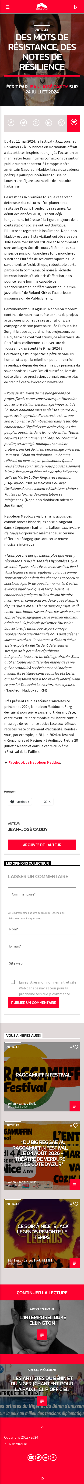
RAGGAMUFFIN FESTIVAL (43, 1075)
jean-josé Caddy (48, 86)
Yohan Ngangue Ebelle (22, 1104)
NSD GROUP (18, 1444)
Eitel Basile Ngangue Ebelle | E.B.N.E (30, 1260)
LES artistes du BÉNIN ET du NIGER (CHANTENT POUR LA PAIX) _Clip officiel (42, 1383)
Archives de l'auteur (42, 844)
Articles (41, 30)
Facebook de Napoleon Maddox (34, 762)
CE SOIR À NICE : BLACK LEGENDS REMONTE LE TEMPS (43, 1231)
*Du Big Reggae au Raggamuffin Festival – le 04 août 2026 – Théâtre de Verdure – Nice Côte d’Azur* (41, 1153)
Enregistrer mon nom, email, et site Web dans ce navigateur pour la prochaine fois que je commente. (47, 982)
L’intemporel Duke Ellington (43, 1320)
